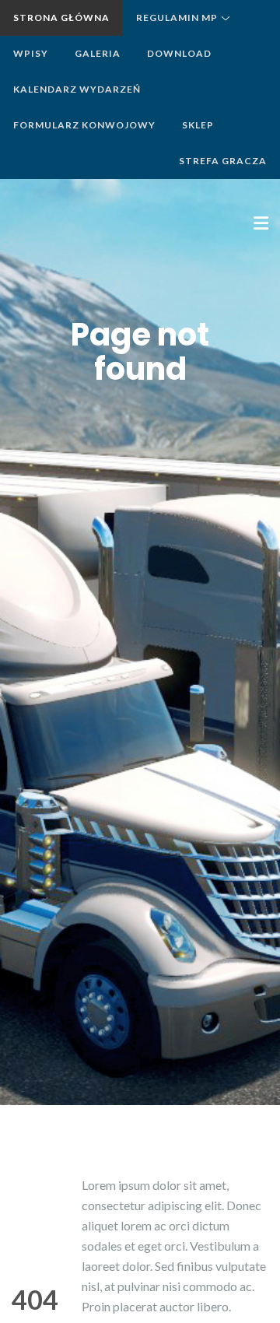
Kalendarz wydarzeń (77, 89)
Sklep (198, 125)
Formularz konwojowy (84, 125)
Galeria (98, 53)
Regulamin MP (177, 17)
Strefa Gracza (223, 161)
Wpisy (30, 53)
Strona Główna (61, 17)
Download (179, 53)
